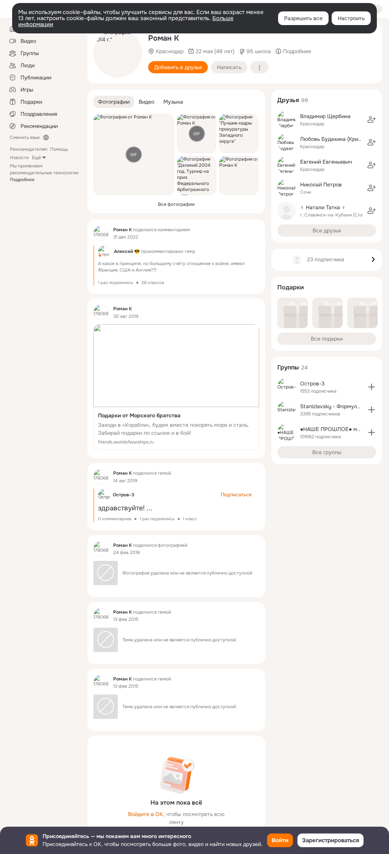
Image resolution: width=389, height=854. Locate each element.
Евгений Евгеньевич (326, 161)
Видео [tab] (146, 101)
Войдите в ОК (145, 814)
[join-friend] (371, 119)
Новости (19, 158)
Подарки (290, 287)
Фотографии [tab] (114, 101)
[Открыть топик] (176, 265)
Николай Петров (321, 184)
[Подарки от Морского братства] (176, 387)
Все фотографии (176, 204)
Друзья (288, 100)
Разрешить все (303, 18)
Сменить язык (25, 137)
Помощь (59, 149)
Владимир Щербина (325, 116)
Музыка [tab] (173, 101)
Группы (288, 367)
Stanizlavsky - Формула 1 (332, 406)
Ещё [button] (36, 158)
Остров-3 (123, 495)
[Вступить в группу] (371, 386)
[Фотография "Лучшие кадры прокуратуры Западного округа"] (238, 133)
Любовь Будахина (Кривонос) (337, 139)
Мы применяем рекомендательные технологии (44, 173)
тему (190, 251)
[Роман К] (101, 233)
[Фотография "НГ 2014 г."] (117, 53)
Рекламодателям (28, 149)
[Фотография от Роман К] (238, 175)
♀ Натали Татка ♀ (323, 207)
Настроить (351, 18)
